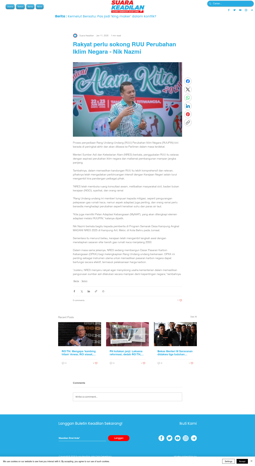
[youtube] (240, 10)
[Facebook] (187, 81)
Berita (76, 281)
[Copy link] (187, 122)
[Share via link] (96, 291)
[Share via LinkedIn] (88, 291)
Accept (242, 461)
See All (193, 316)
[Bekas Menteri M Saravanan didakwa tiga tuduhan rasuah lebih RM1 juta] (175, 334)
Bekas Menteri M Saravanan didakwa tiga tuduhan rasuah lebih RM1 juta (175, 353)
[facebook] (229, 10)
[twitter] (234, 10)
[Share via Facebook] (74, 291)
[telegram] (252, 10)
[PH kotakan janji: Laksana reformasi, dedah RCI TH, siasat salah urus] (127, 334)
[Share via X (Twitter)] (81, 291)
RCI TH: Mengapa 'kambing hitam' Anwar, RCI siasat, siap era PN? (79, 353)
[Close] (251, 461)
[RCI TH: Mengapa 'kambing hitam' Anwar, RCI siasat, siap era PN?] (79, 334)
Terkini (84, 281)
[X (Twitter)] (187, 89)
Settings (228, 461)
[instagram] (246, 10)
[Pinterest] (187, 114)
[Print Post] (103, 291)
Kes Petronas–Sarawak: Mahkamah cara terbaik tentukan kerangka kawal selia (128, 16)
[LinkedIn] (187, 106)
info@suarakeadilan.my (185, 456)
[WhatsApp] (187, 97)
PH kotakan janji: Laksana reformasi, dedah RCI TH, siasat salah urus (126, 353)
